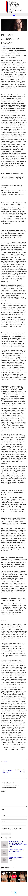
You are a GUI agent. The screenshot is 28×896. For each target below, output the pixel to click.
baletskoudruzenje (6, 46)
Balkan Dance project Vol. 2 (20, 771)
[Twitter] (15, 892)
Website (3, 822)
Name (3, 809)
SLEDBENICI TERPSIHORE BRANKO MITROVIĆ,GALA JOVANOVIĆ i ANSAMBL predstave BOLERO (18, 844)
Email (3, 815)
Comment (4, 791)
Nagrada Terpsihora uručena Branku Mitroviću (16, 858)
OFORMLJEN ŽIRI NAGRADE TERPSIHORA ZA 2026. (16, 850)
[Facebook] (13, 892)
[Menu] (14, 14)
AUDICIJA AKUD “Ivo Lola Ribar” (7, 771)
